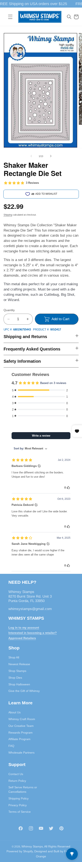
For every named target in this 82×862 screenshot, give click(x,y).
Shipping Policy (18, 798)
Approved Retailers (22, 638)
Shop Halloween (19, 684)
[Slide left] (31, 156)
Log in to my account (23, 627)
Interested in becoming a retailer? (32, 632)
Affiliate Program (19, 739)
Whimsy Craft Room (21, 719)
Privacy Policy (17, 805)
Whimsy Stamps (32, 846)
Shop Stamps (17, 671)
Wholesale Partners (21, 752)
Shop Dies (15, 677)
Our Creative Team (21, 725)
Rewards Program (20, 732)
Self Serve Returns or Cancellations (22, 789)
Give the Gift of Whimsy (24, 691)
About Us (14, 712)
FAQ (11, 745)
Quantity (9, 310)
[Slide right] (50, 156)
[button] (10, 17)
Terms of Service (19, 811)
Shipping (8, 214)
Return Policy (17, 780)
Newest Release (19, 664)
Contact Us (15, 774)
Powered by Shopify (20, 851)
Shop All (13, 657)
